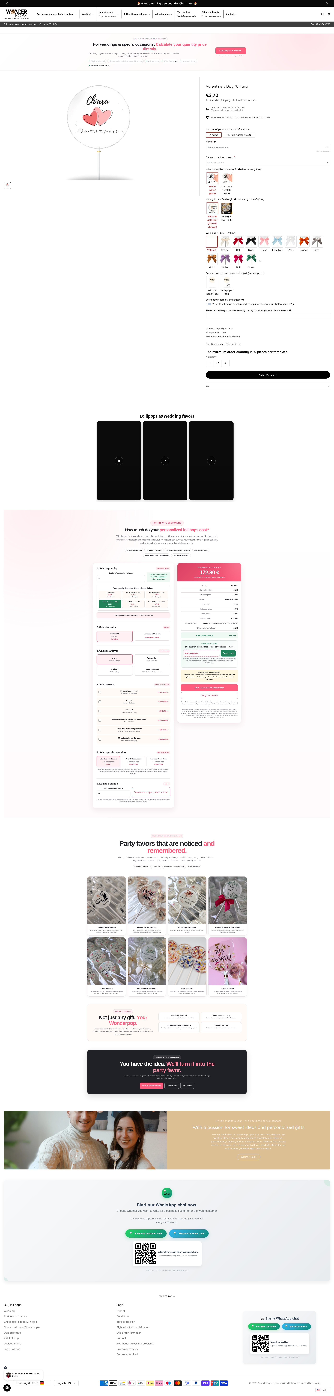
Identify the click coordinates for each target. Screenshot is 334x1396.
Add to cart (268, 374)
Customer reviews (127, 1349)
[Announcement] (167, 3)
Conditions (123, 1316)
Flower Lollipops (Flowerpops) (22, 1327)
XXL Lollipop (11, 1338)
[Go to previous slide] (7, 3)
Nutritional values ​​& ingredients (223, 344)
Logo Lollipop (12, 1349)
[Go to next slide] (327, 3)
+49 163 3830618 (322, 24)
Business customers (15, 1316)
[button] (322, 1390)
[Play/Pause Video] (119, 461)
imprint (121, 1310)
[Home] (17, 14)
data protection (126, 1321)
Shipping (225, 100)
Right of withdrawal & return (133, 1327)
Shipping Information (129, 1332)
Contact (121, 1338)
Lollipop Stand (12, 1343)
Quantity (211, 357)
